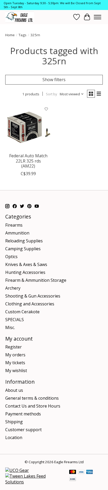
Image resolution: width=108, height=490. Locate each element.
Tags (22, 35)
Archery (12, 288)
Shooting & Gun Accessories (32, 296)
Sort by (51, 94)
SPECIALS (14, 319)
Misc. (10, 327)
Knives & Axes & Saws (26, 264)
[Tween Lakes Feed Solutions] (34, 482)
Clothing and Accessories (29, 304)
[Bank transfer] (72, 479)
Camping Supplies (23, 249)
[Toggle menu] (97, 17)
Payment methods (23, 414)
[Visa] (81, 472)
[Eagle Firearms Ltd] (19, 17)
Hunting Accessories (25, 272)
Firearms (14, 225)
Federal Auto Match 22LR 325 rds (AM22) (28, 161)
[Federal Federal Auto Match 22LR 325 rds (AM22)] (28, 127)
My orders (15, 355)
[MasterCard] (72, 472)
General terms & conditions (32, 398)
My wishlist (16, 370)
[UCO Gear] (17, 470)
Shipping (14, 422)
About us (14, 390)
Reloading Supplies (24, 241)
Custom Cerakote (22, 312)
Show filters (54, 79)
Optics (11, 256)
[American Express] (89, 472)
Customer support (23, 429)
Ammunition (17, 233)
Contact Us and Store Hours (32, 406)
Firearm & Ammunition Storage (35, 280)
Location (13, 437)
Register (13, 347)
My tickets (15, 363)
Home (10, 35)
